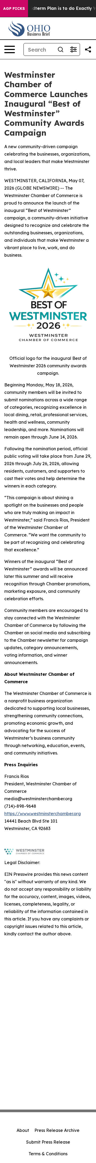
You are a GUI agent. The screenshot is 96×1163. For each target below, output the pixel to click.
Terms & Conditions (48, 1153)
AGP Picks (14, 8)
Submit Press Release (48, 1142)
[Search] (60, 49)
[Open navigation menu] (9, 49)
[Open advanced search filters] (73, 49)
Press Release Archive (56, 1130)
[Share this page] (88, 49)
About (23, 1130)
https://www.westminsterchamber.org (42, 813)
